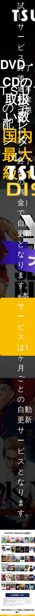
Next (34, 540)
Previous (1, 540)
